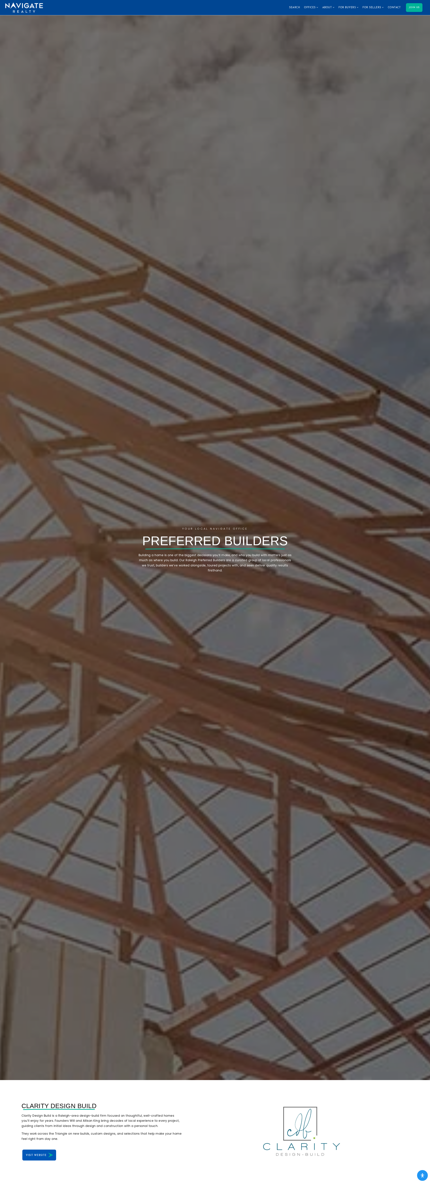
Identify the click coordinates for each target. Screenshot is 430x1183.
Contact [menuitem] (394, 7)
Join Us (414, 7)
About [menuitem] (327, 7)
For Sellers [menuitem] (372, 7)
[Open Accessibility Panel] (422, 1175)
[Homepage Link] (24, 7)
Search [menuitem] (294, 7)
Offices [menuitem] (310, 7)
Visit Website (37, 1155)
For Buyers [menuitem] (347, 7)
